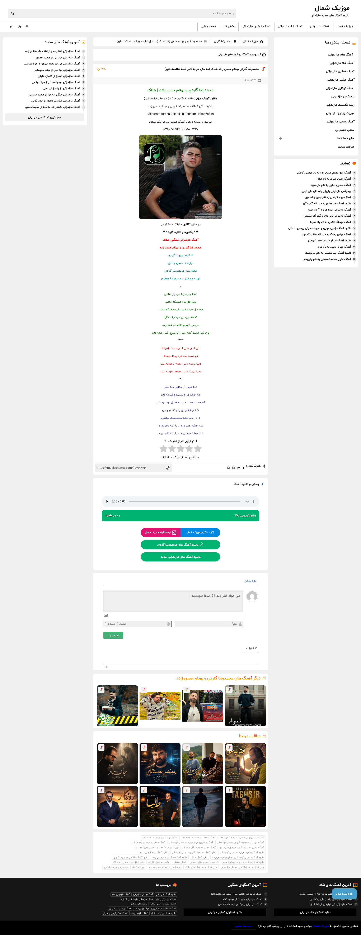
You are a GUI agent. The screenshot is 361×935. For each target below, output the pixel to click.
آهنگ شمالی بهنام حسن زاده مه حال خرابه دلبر (241, 837)
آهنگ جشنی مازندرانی (341, 80)
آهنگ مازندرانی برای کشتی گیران (137, 899)
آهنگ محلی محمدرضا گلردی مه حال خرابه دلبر (242, 847)
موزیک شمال (345, 26)
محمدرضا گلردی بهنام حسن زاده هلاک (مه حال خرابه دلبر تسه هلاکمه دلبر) (159, 41)
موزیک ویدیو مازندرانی (340, 113)
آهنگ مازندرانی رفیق (166, 899)
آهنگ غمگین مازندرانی (256, 26)
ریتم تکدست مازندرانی (340, 105)
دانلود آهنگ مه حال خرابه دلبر (154, 852)
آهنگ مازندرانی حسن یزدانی (163, 903)
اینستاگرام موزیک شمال (158, 532)
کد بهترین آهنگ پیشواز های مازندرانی (239, 55)
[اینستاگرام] (27, 26)
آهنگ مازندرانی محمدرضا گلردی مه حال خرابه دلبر (240, 842)
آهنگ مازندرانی (319, 26)
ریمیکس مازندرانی (343, 97)
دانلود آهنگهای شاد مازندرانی (315, 912)
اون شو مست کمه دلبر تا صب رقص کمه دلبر (157, 847)
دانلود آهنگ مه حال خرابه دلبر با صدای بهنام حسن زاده (238, 857)
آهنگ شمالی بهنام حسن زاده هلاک (198, 837)
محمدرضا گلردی (222, 41)
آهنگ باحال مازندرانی (143, 894)
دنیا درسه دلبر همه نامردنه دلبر (204, 862)
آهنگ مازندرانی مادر (121, 894)
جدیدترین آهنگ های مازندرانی (44, 117)
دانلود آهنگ (241, 484)
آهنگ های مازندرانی (340, 55)
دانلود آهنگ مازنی (205, 99)
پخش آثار (228, 26)
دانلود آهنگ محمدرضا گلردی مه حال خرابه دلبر (194, 852)
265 (103, 69)
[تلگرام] (19, 26)
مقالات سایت (346, 147)
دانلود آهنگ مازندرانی (166, 894)
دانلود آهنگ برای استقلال (163, 913)
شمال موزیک (180, 862)
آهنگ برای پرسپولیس (120, 908)
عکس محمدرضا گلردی (158, 862)
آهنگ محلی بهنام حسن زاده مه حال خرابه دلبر (191, 842)
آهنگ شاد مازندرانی (290, 26)
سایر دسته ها (346, 138)
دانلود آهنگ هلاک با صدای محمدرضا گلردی (243, 862)
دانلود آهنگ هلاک (199, 857)
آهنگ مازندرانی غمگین (184, 240)
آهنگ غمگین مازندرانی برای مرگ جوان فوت (155, 908)
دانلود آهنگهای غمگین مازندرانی (225, 912)
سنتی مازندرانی (345, 130)
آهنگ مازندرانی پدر (139, 913)
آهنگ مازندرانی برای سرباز (115, 913)
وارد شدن (250, 581)
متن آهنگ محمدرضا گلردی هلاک (201, 867)
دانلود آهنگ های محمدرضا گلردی (177, 545)
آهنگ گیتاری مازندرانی (340, 88)
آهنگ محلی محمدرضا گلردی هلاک (199, 847)
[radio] (198, 449)
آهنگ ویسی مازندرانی (341, 122)
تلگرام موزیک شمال (197, 532)
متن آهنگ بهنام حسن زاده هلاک (128, 862)
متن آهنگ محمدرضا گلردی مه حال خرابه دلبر (242, 867)
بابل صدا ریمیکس (138, 903)
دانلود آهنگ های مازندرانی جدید (181, 557)
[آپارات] (12, 26)
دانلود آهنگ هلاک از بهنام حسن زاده (170, 857)
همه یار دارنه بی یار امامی (116, 867)
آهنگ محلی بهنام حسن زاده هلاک (149, 842)
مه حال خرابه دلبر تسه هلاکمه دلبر (165, 867)
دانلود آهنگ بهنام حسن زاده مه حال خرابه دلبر (242, 852)
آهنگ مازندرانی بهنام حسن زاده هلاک (160, 837)
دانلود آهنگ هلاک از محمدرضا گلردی (131, 857)
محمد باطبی (208, 26)
